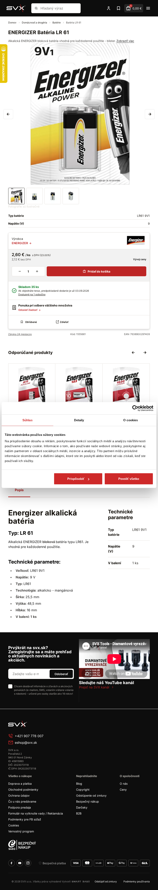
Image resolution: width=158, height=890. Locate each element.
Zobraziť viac (125, 41)
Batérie (56, 22)
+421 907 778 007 (29, 736)
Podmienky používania (136, 881)
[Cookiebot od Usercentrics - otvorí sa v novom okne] (135, 408)
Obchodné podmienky (23, 789)
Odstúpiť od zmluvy (106, 881)
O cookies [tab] (130, 420)
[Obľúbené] (118, 8)
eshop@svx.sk (26, 742)
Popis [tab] (19, 490)
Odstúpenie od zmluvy (91, 795)
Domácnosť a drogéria (35, 22)
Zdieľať (64, 322)
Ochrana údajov (19, 795)
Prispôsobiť (75, 478)
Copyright (82, 789)
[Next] (150, 114)
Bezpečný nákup (87, 801)
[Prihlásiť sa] (109, 8)
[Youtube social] (19, 863)
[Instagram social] (28, 863)
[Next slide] (145, 352)
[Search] (36, 8)
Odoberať (61, 674)
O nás (124, 783)
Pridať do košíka (99, 271)
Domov (12, 22)
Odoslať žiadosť (28, 309)
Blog (79, 783)
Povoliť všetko (128, 478)
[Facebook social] (11, 863)
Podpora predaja (19, 807)
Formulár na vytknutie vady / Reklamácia (35, 813)
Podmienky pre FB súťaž (24, 819)
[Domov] (16, 8)
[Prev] (8, 114)
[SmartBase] (81, 881)
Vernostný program (21, 831)
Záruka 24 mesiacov (20, 334)
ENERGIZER (20, 243)
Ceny (123, 789)
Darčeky (81, 807)
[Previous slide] (133, 352)
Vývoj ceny (139, 259)
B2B (78, 813)
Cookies (13, 825)
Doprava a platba (20, 783)
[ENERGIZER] (135, 241)
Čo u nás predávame (22, 801)
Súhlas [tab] (27, 420)
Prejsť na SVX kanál (94, 687)
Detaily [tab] (79, 420)
